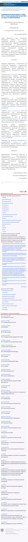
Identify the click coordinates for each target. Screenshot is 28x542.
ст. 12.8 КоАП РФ (4, 468)
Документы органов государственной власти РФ (13, 240)
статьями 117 (17, 142)
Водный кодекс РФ (6, 201)
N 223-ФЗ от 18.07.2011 (5, 390)
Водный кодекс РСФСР (7, 290)
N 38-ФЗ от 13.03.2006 (5, 354)
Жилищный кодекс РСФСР (8, 296)
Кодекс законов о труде (7, 303)
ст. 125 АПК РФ (4, 522)
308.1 (2, 120)
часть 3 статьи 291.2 (18, 106)
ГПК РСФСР (5, 292)
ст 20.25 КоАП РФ (5, 447)
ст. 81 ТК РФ (3, 453)
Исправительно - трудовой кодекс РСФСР (12, 299)
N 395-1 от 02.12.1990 (5, 426)
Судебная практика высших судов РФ (11, 233)
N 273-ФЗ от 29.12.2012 (5, 330)
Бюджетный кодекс (6, 199)
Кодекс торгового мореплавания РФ (10, 222)
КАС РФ (4, 218)
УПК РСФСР (5, 309)
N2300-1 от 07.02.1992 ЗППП (7, 345)
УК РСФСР (4, 307)
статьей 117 (4, 106)
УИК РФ (4, 227)
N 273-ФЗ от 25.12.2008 (6, 349)
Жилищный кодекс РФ (7, 216)
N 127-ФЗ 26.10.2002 (5, 401)
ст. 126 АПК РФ (4, 509)
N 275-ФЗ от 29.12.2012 (5, 340)
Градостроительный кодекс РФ (9, 214)
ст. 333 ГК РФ (4, 431)
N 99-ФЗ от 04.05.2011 (5, 379)
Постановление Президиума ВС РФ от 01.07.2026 (13, 243)
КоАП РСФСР (5, 301)
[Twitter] (23, 191)
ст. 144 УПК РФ (4, 491)
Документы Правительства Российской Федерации (14, 238)
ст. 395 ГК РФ (4, 440)
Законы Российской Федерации (9, 235)
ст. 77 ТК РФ (3, 484)
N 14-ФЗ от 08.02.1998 (5, 385)
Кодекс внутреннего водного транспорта (11, 220)
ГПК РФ (4, 212)
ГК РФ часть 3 (5, 208)
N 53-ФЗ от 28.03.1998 (5, 421)
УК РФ (3, 229)
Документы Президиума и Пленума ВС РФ (12, 241)
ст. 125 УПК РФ (4, 497)
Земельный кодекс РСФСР (8, 298)
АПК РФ (4, 197)
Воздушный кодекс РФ (7, 203)
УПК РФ (4, 231)
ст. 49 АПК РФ (4, 513)
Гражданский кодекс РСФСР (9, 294)
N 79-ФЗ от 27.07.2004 (5, 335)
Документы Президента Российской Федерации (13, 236)
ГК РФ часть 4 (5, 210)
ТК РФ (3, 225)
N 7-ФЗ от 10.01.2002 (5, 359)
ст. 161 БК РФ (3, 478)
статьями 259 (16, 118)
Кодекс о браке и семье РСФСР (9, 305)
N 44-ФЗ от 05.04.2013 (5, 411)
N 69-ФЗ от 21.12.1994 (5, 320)
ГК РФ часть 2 (5, 206)
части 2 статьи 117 (14, 110)
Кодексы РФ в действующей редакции (11, 195)
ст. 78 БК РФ (3, 460)
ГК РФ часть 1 (5, 205)
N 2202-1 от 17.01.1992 (5, 397)
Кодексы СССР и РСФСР (7, 288)
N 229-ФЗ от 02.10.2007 (6, 416)
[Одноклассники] (24, 191)
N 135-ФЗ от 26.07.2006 (6, 374)
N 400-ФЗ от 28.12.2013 (6, 315)
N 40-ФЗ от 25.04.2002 (6, 325)
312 (6, 120)
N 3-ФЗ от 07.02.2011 (5, 364)
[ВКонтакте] (21, 191)
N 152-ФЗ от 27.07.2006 (5, 406)
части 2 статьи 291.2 (12, 74)
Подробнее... (24, 286)
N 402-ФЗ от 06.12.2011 (5, 369)
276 (22, 118)
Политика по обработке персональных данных (12, 533)
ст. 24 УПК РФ (4, 502)
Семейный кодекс (6, 223)
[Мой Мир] (25, 191)
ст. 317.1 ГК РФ (4, 436)
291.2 (25, 118)
